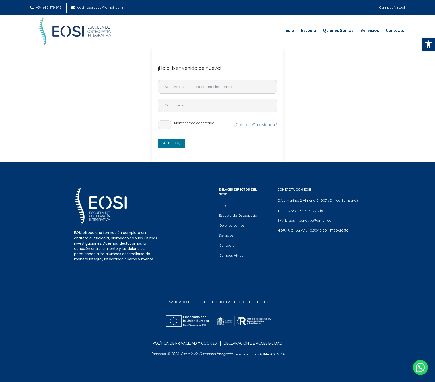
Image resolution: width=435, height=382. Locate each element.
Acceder (171, 143)
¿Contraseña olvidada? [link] (255, 124)
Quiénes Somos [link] (338, 30)
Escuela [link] (308, 30)
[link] (428, 44)
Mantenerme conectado (194, 123)
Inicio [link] (289, 30)
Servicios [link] (369, 30)
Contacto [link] (395, 30)
